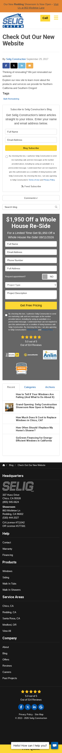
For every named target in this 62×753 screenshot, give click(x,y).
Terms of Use (34, 180)
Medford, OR (9, 624)
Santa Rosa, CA (11, 618)
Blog (4, 653)
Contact (6, 542)
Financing (7, 555)
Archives (50, 387)
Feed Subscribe (32, 186)
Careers (6, 672)
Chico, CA (8, 605)
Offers (5, 659)
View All (6, 630)
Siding (5, 577)
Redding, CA (9, 612)
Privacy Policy (49, 180)
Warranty (7, 548)
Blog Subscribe (31, 148)
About (5, 647)
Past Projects (9, 678)
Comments (30, 198)
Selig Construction (16, 59)
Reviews (7, 665)
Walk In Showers (11, 589)
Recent (11, 387)
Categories (30, 387)
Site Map (39, 714)
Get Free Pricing (31, 305)
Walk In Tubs (9, 583)
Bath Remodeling (11, 99)
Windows (7, 571)
